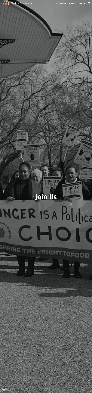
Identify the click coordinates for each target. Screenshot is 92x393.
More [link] (81, 3)
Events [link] (63, 3)
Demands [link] (72, 3)
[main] (46, 196)
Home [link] (49, 3)
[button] (89, 3)
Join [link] (55, 3)
